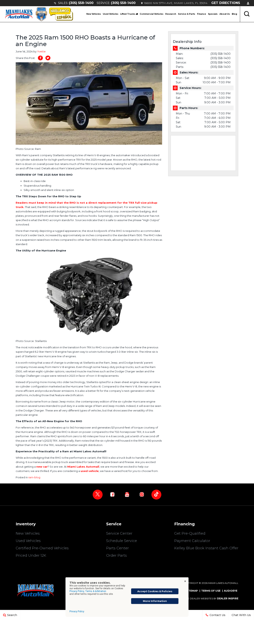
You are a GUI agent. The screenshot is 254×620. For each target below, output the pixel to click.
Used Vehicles (110, 14)
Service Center (119, 533)
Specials (212, 14)
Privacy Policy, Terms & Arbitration (87, 591)
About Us (224, 14)
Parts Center (117, 548)
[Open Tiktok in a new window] (156, 495)
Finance (201, 14)
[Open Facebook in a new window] (112, 494)
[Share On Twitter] (47, 58)
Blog (234, 14)
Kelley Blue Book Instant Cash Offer (206, 548)
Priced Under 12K (31, 555)
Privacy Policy (76, 611)
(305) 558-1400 (81, 3)
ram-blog (34, 477)
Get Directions (225, 3)
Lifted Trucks (128, 14)
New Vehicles (93, 14)
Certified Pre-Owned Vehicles (42, 548)
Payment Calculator (192, 541)
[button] (247, 14)
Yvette (41, 51)
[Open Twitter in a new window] (98, 495)
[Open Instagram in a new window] (142, 494)
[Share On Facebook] (40, 58)
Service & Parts (186, 14)
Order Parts (116, 555)
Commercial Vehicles (151, 14)
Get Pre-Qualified (189, 533)
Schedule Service (121, 541)
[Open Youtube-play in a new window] (127, 494)
